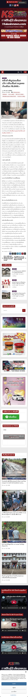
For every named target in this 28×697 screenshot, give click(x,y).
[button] (26, 672)
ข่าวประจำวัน (17, 37)
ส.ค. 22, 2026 (6, 485)
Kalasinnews (23, 35)
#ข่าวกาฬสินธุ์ (11, 94)
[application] (14, 602)
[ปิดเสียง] (22, 608)
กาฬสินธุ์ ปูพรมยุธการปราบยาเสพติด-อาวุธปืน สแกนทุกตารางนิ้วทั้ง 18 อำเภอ (14, 513)
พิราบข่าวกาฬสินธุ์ (8, 90)
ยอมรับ (14, 683)
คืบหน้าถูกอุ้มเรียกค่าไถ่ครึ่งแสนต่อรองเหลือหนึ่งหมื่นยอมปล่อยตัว (12, 576)
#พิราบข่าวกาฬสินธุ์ (19, 94)
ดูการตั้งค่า (14, 691)
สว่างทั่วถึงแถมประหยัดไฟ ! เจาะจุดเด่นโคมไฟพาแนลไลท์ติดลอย (19, 272)
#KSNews (5, 94)
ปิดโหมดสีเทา (22, 2)
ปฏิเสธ (14, 687)
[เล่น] (3, 608)
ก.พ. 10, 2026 (15, 274)
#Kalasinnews (16, 92)
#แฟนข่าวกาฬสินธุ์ (21, 96)
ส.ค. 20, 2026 (6, 548)
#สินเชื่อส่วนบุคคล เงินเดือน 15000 (9, 96)
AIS (8, 37)
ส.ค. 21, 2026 (6, 517)
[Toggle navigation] (18, 72)
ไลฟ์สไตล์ (4, 78)
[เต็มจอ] (25, 608)
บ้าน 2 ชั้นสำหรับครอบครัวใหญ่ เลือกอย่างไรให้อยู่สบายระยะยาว (19, 295)
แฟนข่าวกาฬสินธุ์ (9, 35)
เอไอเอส (11, 37)
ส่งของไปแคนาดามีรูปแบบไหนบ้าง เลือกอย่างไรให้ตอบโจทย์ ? (18, 283)
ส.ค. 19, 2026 (6, 580)
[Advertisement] (14, 56)
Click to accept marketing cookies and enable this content (14, 436)
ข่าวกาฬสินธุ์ (16, 35)
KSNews (3, 35)
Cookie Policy (13, 695)
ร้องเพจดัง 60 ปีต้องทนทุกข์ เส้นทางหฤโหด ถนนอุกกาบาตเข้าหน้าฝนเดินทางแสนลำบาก (14, 482)
